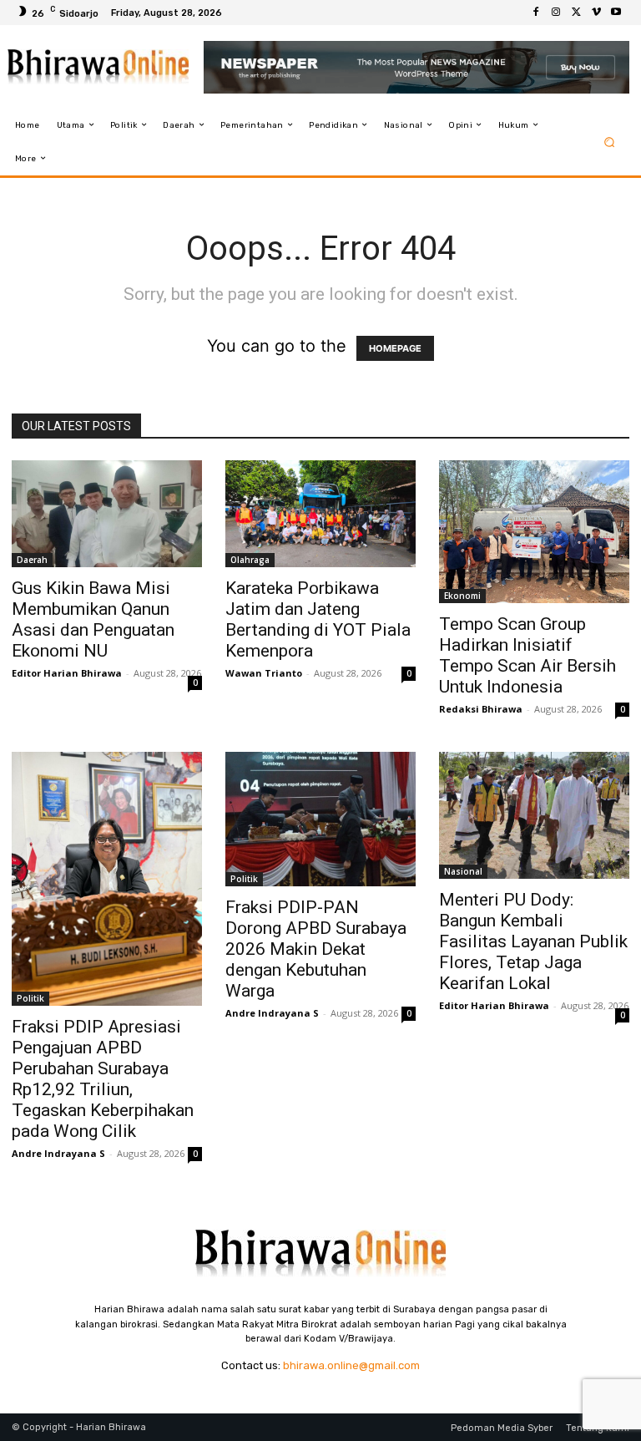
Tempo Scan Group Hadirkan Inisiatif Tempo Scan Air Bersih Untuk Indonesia (527, 655)
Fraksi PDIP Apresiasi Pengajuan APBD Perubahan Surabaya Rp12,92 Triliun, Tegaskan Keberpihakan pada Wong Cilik (103, 1079)
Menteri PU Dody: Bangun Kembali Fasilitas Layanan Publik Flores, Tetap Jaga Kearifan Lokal (533, 941)
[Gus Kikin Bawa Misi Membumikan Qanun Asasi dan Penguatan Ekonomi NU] (107, 513)
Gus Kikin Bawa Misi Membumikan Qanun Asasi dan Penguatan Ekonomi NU (93, 619)
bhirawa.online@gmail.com (351, 1365)
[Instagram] (556, 13)
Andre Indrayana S (58, 1153)
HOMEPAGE (395, 348)
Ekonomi (462, 595)
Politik (30, 998)
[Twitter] (576, 13)
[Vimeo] (596, 13)
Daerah (32, 560)
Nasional (463, 871)
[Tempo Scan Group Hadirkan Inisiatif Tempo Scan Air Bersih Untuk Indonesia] (534, 531)
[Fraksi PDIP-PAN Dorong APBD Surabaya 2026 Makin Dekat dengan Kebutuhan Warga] (320, 819)
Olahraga (250, 560)
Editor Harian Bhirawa (67, 673)
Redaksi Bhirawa (480, 709)
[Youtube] (616, 13)
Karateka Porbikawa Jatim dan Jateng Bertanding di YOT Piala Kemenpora (318, 619)
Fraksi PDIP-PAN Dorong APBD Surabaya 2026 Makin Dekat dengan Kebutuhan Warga (315, 949)
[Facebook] (536, 13)
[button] (609, 141)
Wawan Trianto (263, 673)
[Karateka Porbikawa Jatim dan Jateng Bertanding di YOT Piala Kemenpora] (320, 513)
